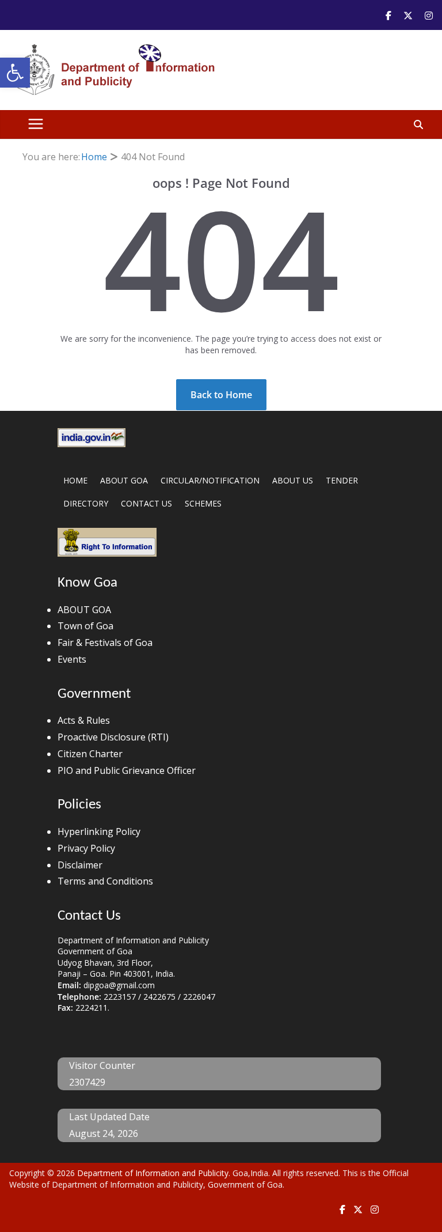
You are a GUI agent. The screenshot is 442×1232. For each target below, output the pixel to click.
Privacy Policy (86, 848)
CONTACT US (146, 503)
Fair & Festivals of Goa (105, 642)
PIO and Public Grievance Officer (127, 770)
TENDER (342, 480)
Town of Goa (85, 625)
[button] (15, 73)
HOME (75, 480)
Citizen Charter (90, 753)
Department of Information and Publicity (152, 1172)
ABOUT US (292, 480)
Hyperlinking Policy (99, 831)
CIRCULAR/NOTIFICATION (210, 480)
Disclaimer (80, 865)
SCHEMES (203, 503)
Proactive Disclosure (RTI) (113, 737)
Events (72, 659)
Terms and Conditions (105, 881)
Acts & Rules (84, 720)
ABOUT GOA (124, 480)
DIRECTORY (85, 503)
